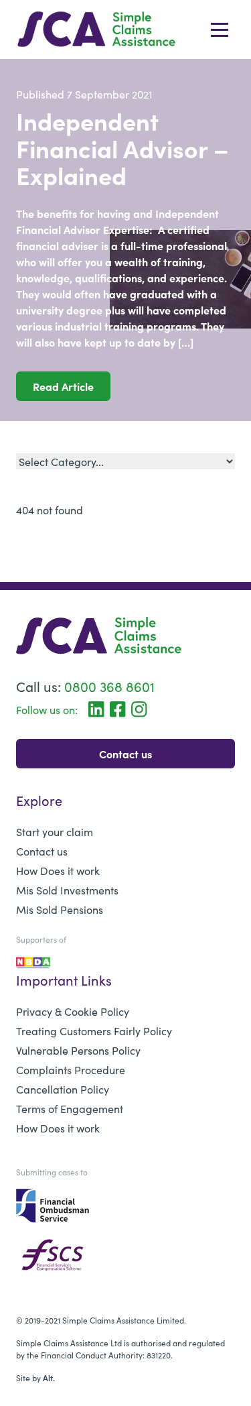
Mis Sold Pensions (59, 909)
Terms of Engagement (69, 1108)
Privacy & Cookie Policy (72, 1011)
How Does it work (58, 870)
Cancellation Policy (62, 1088)
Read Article (63, 386)
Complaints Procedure (70, 1069)
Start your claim (54, 831)
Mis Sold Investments (67, 889)
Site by (35, 1377)
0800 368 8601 (109, 686)
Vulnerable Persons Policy (78, 1050)
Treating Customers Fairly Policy (94, 1030)
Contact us (125, 753)
